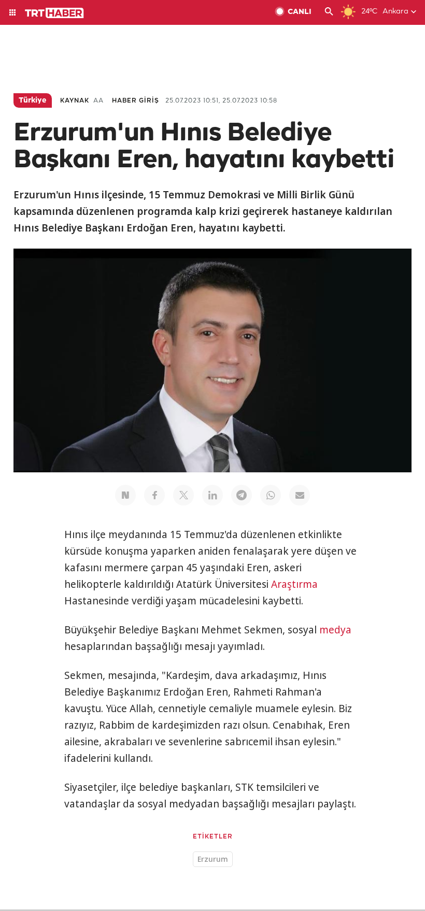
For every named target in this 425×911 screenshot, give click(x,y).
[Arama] (329, 12)
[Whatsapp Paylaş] (270, 495)
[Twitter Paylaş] (183, 495)
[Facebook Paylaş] (154, 495)
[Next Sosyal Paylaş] (125, 495)
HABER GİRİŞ (135, 100)
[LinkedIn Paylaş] (212, 495)
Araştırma (294, 584)
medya (335, 630)
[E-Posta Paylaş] (299, 495)
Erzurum (212, 859)
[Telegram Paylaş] (241, 495)
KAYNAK (74, 100)
